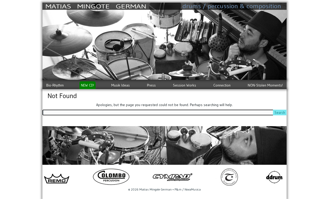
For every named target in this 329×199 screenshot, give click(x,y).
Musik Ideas (120, 85)
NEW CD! (87, 85)
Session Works (184, 85)
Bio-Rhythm (55, 85)
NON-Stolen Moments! (265, 85)
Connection (222, 85)
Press (151, 85)
